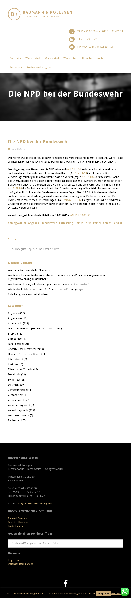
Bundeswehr (49, 223)
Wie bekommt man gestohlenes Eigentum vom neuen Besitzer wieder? (48, 284)
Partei (97, 223)
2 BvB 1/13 (80, 173)
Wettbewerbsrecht (18, 415)
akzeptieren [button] (103, 593)
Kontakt (101, 58)
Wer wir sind (32, 58)
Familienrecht (16, 343)
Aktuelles (87, 58)
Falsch (79, 223)
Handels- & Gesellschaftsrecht (25, 354)
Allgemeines (15, 318)
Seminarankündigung (39, 67)
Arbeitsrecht (15, 323)
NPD (88, 223)
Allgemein (14, 313)
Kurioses (13, 364)
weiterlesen (118, 593)
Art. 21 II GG (74, 169)
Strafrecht (13, 384)
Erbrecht (13, 333)
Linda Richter (15, 526)
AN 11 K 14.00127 (80, 215)
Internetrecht (15, 359)
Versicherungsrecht (19, 405)
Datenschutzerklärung (20, 563)
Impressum (14, 560)
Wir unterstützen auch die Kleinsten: (29, 270)
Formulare (16, 67)
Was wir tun (70, 58)
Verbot (118, 223)
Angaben (33, 223)
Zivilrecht (13, 420)
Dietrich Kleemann (18, 522)
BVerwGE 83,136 (71, 200)
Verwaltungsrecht (18, 410)
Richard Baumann (18, 518)
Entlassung (66, 223)
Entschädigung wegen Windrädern (28, 294)
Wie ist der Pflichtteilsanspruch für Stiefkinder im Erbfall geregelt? (47, 289)
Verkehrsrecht (16, 400)
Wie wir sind (52, 58)
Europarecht (15, 338)
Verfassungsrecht (18, 389)
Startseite (15, 58)
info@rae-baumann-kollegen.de (95, 46)
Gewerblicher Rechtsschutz (23, 348)
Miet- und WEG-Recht (20, 369)
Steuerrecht (14, 379)
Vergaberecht (15, 394)
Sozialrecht (14, 374)
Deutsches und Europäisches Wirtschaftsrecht (34, 328)
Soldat (107, 223)
